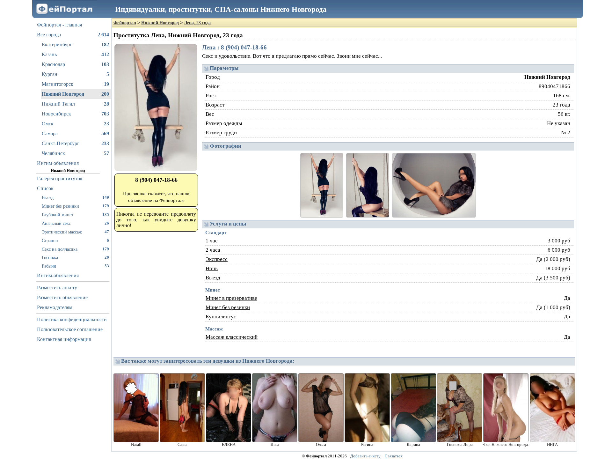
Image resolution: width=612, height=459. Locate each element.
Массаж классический (232, 337)
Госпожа (75, 257)
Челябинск (75, 153)
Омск (75, 123)
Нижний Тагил (75, 104)
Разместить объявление (62, 297)
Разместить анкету (57, 287)
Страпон (75, 240)
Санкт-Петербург (75, 143)
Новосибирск (75, 113)
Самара (75, 133)
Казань (75, 54)
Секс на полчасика (75, 249)
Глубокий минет (75, 214)
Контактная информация (64, 339)
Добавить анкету (365, 456)
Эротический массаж (75, 231)
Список (45, 188)
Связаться (394, 456)
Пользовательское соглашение (70, 329)
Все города (73, 34)
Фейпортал (124, 22)
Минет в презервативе (231, 298)
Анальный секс (75, 223)
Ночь (212, 268)
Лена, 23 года (197, 22)
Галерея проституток (60, 178)
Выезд (75, 197)
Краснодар (75, 64)
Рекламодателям (54, 307)
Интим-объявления (58, 163)
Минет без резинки (75, 206)
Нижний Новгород (75, 94)
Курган (75, 74)
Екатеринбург (75, 44)
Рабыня (75, 266)
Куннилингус (221, 317)
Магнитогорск (75, 84)
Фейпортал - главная (59, 24)
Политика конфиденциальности (72, 319)
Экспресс (217, 259)
